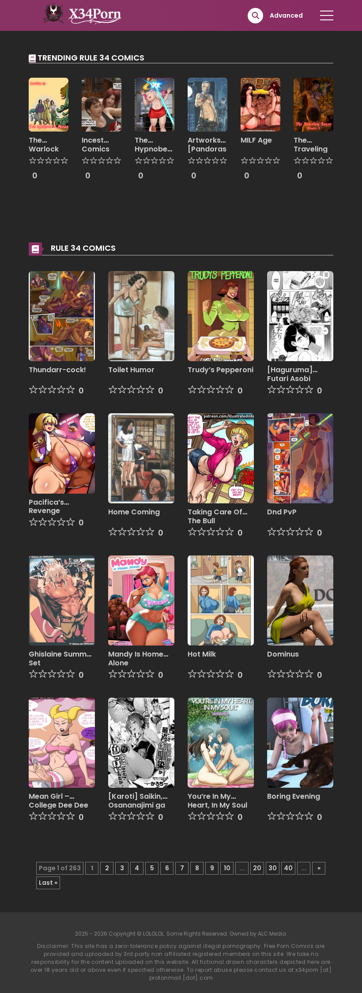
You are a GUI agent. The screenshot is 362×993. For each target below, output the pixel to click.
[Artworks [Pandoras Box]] (207, 104)
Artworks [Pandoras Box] (207, 148)
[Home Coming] (141, 457)
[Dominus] (300, 600)
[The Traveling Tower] (313, 104)
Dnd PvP (282, 512)
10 (227, 868)
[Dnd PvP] (300, 457)
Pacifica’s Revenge (46, 506)
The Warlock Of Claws (45, 148)
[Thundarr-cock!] (62, 315)
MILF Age (256, 140)
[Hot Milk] (221, 600)
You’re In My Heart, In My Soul (217, 800)
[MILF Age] (260, 104)
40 (288, 868)
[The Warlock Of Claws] (48, 104)
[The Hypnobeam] (154, 104)
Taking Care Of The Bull (215, 516)
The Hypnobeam (157, 144)
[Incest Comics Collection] (101, 104)
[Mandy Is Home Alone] (141, 600)
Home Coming (134, 512)
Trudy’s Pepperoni (220, 370)
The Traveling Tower (311, 148)
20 (257, 868)
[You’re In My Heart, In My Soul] (221, 742)
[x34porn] (80, 15)
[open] (326, 15)
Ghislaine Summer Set (61, 658)
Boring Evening (293, 796)
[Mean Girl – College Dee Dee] (62, 742)
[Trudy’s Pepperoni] (221, 315)
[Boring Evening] (300, 742)
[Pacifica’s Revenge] (62, 453)
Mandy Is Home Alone (135, 658)
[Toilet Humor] (141, 315)
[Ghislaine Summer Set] (62, 600)
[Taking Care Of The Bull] (221, 457)
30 (272, 868)
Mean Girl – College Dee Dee (58, 800)
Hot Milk (202, 654)
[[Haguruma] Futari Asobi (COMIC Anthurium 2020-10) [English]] (300, 315)
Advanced (286, 15)
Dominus (283, 654)
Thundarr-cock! (57, 370)
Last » (48, 882)
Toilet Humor (131, 370)
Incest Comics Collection (100, 148)
